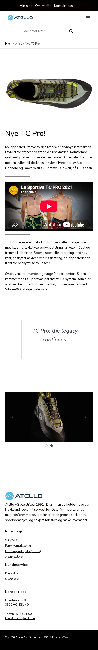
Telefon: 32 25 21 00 (18, 614)
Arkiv (18, 44)
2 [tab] (51, 445)
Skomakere (12, 579)
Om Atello (11, 540)
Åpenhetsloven (14, 557)
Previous (12, 417)
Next (85, 417)
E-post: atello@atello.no (20, 618)
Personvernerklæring (18, 546)
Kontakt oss (12, 573)
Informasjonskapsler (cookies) (23, 551)
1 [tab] (46, 445)
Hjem (8, 44)
